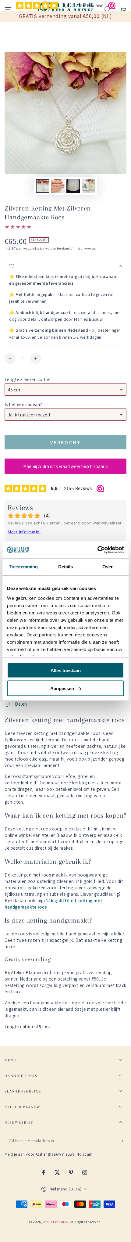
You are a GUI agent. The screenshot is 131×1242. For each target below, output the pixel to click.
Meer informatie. (24, 532)
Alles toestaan (66, 670)
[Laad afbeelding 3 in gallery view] (73, 186)
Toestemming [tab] (23, 566)
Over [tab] (107, 566)
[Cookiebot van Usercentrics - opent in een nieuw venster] (97, 550)
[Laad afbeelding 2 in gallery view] (58, 186)
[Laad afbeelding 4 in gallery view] (88, 186)
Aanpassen (62, 688)
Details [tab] (65, 566)
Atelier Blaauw (55, 1221)
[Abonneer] (122, 1141)
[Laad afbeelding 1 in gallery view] (42, 186)
